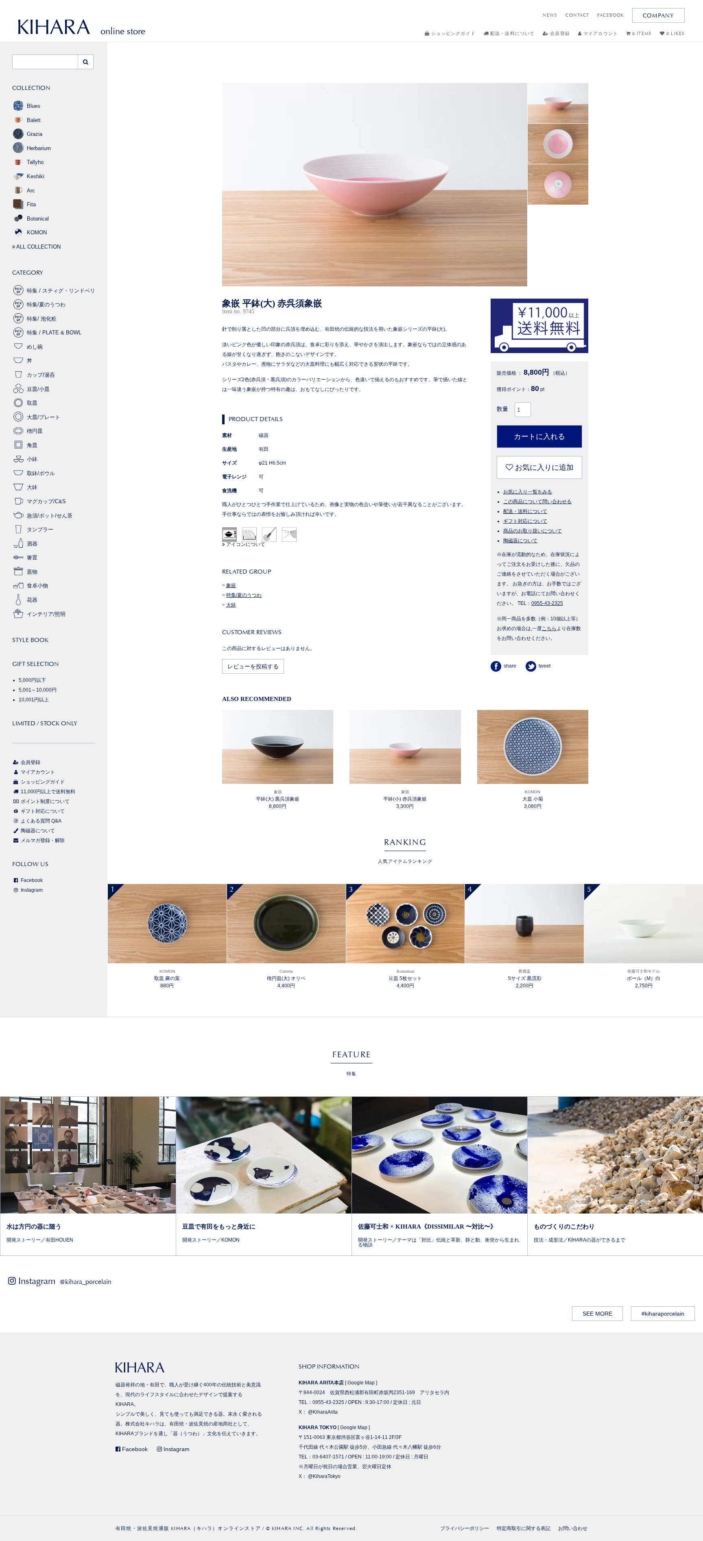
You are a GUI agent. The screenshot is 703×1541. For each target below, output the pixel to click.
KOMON (37, 232)
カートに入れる (539, 436)
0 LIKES (675, 34)
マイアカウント (600, 34)
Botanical (38, 219)
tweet (544, 666)
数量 (502, 409)
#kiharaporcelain (663, 1313)
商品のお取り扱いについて (532, 531)
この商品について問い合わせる (537, 501)
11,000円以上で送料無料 (47, 792)
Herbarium (39, 148)
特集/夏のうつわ (244, 595)
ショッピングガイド (453, 34)
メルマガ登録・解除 (42, 840)
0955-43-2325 (547, 603)
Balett (34, 120)
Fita (31, 204)
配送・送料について (512, 34)
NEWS (550, 15)
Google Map (361, 1383)
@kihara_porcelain (85, 1282)
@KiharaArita (323, 1412)
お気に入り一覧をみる (527, 492)
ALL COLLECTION (38, 247)
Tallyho (35, 162)
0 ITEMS (641, 34)
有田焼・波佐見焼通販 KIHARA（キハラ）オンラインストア (188, 1528)
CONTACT (577, 15)
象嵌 (231, 585)
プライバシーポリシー (464, 1528)
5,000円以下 (32, 680)
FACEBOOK (610, 15)
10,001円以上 (34, 700)
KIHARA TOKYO (317, 1427)
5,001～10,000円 (38, 690)
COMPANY (658, 15)
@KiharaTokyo (324, 1476)
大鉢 (231, 605)
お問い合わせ (572, 1528)
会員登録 (559, 34)
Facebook (31, 880)
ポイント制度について (45, 801)
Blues (33, 106)
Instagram (31, 890)
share (510, 666)
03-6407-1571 (328, 1457)
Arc (31, 191)
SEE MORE (597, 1313)
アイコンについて (245, 544)
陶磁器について (520, 540)
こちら (549, 628)
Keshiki (35, 176)
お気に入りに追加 (543, 467)
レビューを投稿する (253, 666)
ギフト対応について (525, 521)
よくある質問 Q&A (40, 821)
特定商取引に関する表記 (523, 1528)
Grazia (34, 134)
